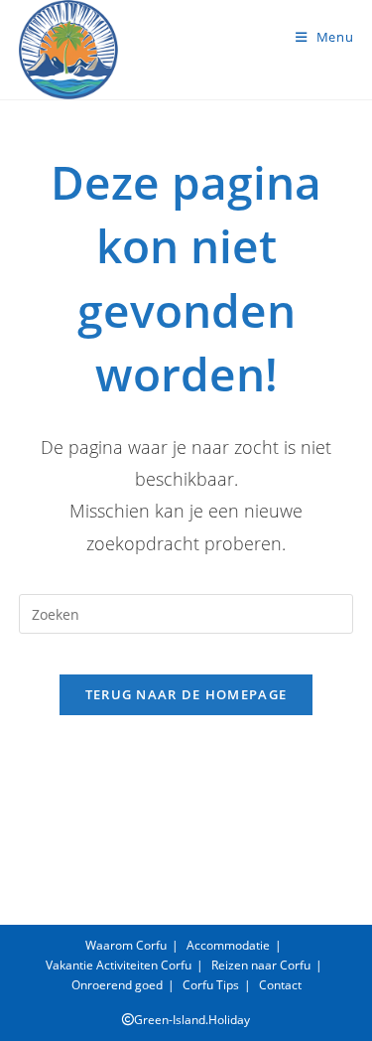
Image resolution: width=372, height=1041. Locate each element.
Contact (280, 984)
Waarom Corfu (126, 945)
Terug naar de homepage (186, 694)
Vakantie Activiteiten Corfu (118, 965)
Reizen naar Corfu (260, 965)
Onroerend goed (117, 984)
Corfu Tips (211, 984)
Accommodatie (228, 945)
